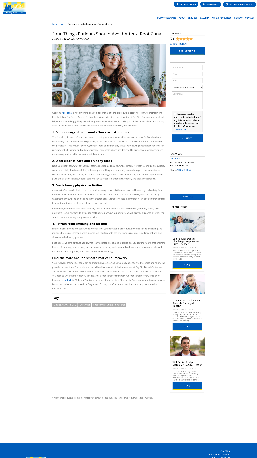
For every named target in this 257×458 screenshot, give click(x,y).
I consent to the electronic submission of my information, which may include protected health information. (187, 120)
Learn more (180, 129)
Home (54, 24)
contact (67, 280)
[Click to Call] (204, 4)
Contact (249, 18)
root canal (67, 112)
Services (192, 18)
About (182, 18)
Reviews (238, 18)
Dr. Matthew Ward (166, 18)
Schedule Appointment (241, 4)
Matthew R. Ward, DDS (65, 304)
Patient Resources (221, 18)
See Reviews (187, 51)
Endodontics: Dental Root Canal (109, 304)
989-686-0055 (212, 4)
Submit (187, 138)
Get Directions (188, 4)
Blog (63, 24)
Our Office (85, 304)
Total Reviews (178, 43)
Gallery (204, 18)
